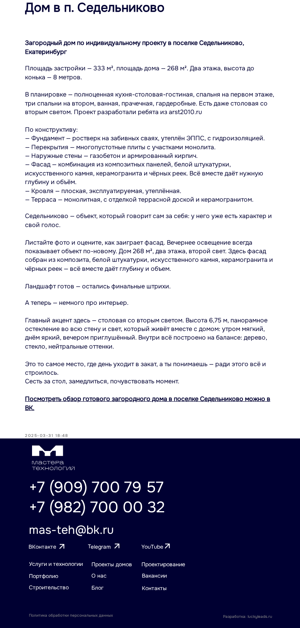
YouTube (152, 546)
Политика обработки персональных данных (71, 615)
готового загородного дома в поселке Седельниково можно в (175, 399)
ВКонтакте (42, 546)
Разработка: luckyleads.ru (247, 616)
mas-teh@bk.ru (71, 529)
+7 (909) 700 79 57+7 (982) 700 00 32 (97, 497)
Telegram (99, 546)
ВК (29, 408)
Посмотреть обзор (53, 399)
